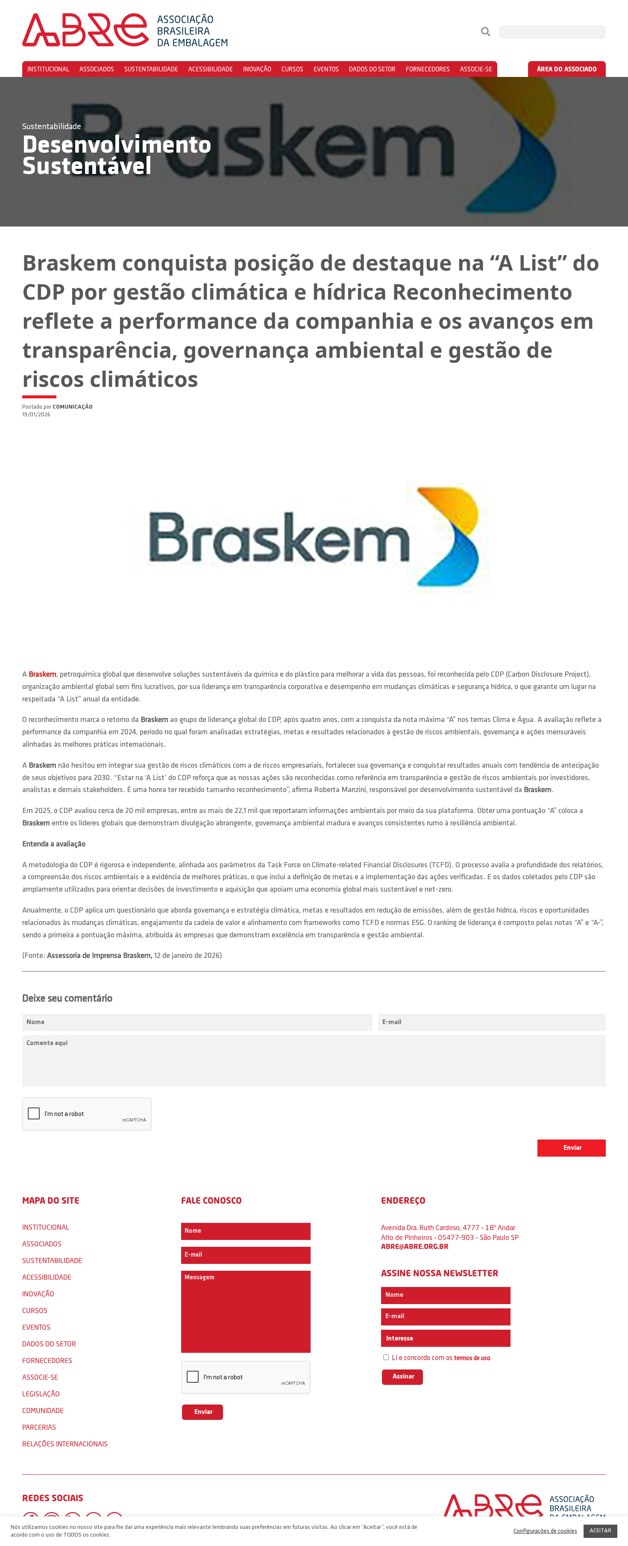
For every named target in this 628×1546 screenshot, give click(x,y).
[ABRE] (150, 32)
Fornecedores (428, 69)
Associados (96, 69)
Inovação (257, 69)
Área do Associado (567, 69)
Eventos (326, 69)
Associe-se (476, 69)
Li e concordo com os (440, 1358)
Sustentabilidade (151, 69)
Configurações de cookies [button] (545, 1531)
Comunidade (43, 1410)
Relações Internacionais (65, 1444)
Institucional (48, 69)
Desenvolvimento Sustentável (116, 156)
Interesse (399, 1338)
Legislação (41, 1394)
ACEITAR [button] (600, 1531)
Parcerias (39, 1427)
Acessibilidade (210, 69)
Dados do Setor (372, 69)
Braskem (42, 675)
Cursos (292, 69)
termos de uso (472, 1358)
